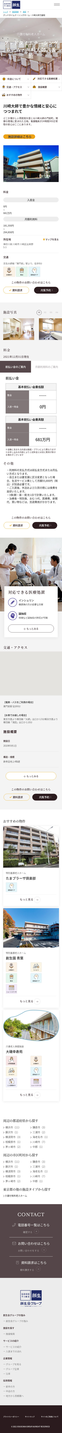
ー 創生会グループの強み (15, 1321)
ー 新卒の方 (9, 1386)
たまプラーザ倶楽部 (21, 878)
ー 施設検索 (9, 1333)
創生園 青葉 (14, 957)
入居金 (31, 200)
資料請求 (17, 290)
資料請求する (27, 1269)
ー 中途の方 (9, 1391)
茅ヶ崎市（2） (13, 1147)
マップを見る (52, 239)
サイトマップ (29, 1416)
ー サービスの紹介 (12, 1346)
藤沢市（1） (12, 1132)
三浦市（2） (39, 1132)
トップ (5, 12)
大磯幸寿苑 (14, 1051)
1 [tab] (39, 312)
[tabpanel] (18, 329)
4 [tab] (57, 312)
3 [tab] (51, 312)
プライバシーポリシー (11, 1416)
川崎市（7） (39, 1142)
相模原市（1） (13, 1142)
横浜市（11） (13, 1127)
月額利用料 (31, 219)
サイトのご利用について (50, 1416)
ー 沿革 (6, 1373)
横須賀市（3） (13, 1137)
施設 (24, 12)
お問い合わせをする (29, 1250)
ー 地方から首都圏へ (13, 1395)
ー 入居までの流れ (12, 1351)
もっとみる (32, 628)
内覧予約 (46, 290)
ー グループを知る (12, 1364)
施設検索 (15, 12)
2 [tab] (45, 312)
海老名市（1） (40, 1137)
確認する (28, 1232)
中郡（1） (38, 1147)
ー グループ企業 (11, 1368)
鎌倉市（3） (39, 1127)
